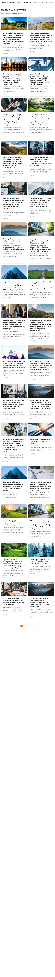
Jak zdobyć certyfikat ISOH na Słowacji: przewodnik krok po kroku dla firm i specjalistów (40, 562)
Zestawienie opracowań (37, 2)
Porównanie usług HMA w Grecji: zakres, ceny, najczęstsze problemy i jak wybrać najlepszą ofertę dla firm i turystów (39, 602)
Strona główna (50, 2)
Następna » (30, 625)
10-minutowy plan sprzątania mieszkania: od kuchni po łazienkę (40, 441)
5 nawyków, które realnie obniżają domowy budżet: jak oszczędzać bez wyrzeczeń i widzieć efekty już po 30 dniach (13, 486)
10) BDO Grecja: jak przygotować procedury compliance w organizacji (11, 523)
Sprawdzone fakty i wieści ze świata (16, 2)
